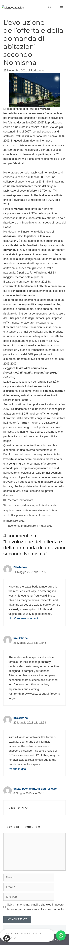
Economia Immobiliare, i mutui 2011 (30, 525)
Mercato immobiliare (20, 500)
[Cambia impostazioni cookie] (6, 938)
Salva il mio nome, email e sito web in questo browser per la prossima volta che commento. (35, 907)
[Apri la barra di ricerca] (50, 7)
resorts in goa (17, 769)
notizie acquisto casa (21, 505)
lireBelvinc (20, 638)
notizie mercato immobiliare (39, 510)
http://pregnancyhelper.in (24, 618)
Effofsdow (20, 567)
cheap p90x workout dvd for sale (35, 788)
